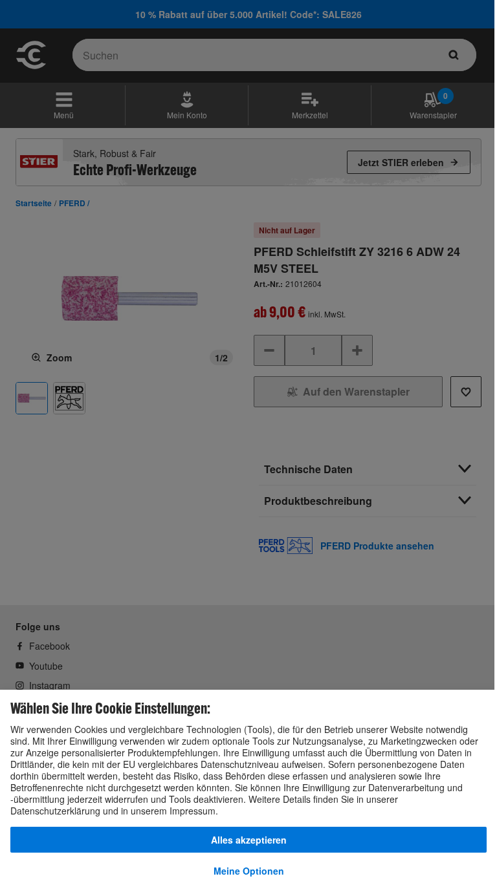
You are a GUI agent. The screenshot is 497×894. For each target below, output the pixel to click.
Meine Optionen (249, 870)
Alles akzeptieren (249, 839)
